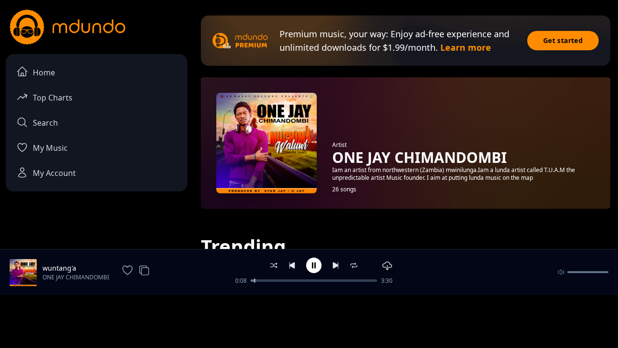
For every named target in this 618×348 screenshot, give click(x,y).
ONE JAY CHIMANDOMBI (75, 277)
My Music (50, 148)
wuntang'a (59, 268)
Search (45, 122)
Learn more (465, 47)
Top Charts (52, 97)
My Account (54, 173)
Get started (563, 40)
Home (44, 72)
